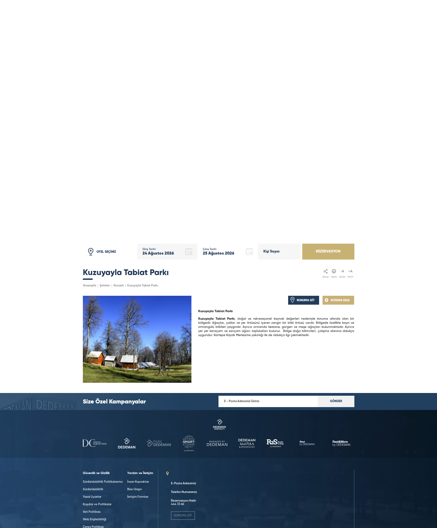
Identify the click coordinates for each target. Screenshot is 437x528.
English (345, 13)
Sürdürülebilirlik (93, 489)
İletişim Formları (137, 496)
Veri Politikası (92, 511)
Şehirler (105, 285)
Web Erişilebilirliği (94, 519)
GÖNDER (336, 401)
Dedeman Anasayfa (301, 11)
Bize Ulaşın (134, 489)
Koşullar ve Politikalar (97, 504)
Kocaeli (119, 285)
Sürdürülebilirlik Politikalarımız (103, 481)
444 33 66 (177, 504)
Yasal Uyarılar (92, 496)
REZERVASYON (328, 251)
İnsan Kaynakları (138, 481)
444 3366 (100, 16)
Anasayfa (89, 285)
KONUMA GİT (183, 515)
